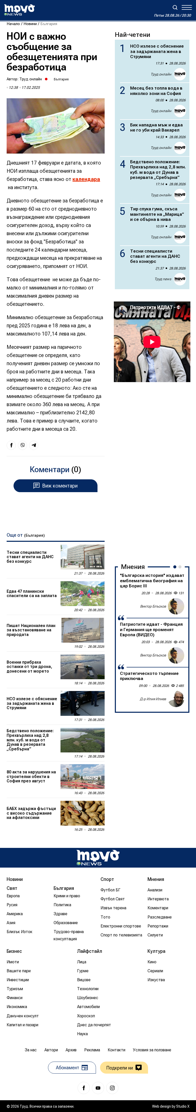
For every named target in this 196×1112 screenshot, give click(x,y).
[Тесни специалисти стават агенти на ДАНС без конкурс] (82, 557)
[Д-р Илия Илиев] (176, 699)
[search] (175, 7)
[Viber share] (22, 445)
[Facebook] (84, 1088)
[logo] (19, 10)
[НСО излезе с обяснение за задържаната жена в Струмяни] (82, 703)
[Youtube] (98, 1088)
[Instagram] (112, 1088)
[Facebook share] (11, 445)
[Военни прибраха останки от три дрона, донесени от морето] (82, 666)
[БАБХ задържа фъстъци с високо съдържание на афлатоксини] (82, 813)
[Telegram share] (33, 445)
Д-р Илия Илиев (153, 699)
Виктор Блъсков (153, 606)
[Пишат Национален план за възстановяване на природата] (82, 630)
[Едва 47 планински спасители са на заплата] (82, 593)
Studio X (182, 1106)
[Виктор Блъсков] (176, 606)
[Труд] (98, 858)
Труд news (162, 279)
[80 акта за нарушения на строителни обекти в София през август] (82, 776)
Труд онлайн (30, 79)
